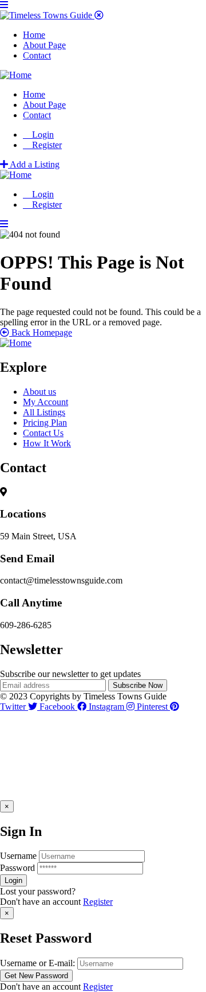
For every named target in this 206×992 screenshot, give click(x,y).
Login (42, 134)
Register (98, 902)
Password (17, 868)
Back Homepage (40, 332)
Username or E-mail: (37, 963)
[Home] (15, 75)
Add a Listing (34, 164)
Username (18, 856)
